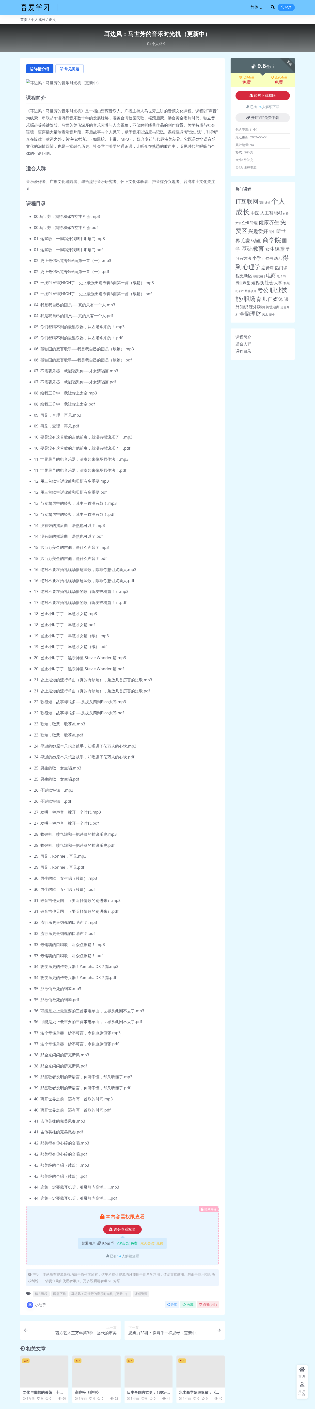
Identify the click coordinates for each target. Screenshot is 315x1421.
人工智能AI (271, 213)
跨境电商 (273, 307)
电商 (271, 275)
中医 (255, 213)
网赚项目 (250, 291)
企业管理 (250, 222)
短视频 (257, 282)
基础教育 (252, 248)
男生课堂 (243, 282)
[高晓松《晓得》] (96, 1372)
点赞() (210, 1305)
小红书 (267, 258)
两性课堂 (264, 202)
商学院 (272, 240)
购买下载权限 (265, 96)
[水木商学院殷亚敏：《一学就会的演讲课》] (200, 1372)
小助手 (40, 1304)
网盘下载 (59, 1293)
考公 (263, 290)
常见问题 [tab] (71, 68)
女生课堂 (275, 248)
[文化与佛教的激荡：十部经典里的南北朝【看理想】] (44, 1372)
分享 (174, 1305)
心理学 (251, 267)
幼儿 (278, 258)
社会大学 (274, 282)
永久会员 (281, 77)
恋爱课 (267, 267)
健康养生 (269, 222)
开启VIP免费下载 (265, 118)
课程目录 (243, 351)
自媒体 (275, 298)
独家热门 (259, 276)
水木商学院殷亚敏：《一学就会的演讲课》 (199, 1394)
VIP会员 (249, 77)
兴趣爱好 (258, 231)
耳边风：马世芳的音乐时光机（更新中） (100, 1293)
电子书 (281, 276)
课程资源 (141, 1293)
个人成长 (38, 19)
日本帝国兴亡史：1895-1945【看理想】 (148, 1394)
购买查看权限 (124, 1229)
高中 (272, 314)
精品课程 (41, 1293)
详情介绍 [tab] (41, 68)
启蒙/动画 (251, 240)
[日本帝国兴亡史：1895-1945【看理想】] (149, 1372)
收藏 (190, 1305)
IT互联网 (247, 201)
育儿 (261, 298)
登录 (288, 7)
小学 (256, 258)
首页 (24, 19)
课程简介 (243, 337)
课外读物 (257, 307)
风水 (265, 314)
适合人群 (243, 344)
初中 (272, 231)
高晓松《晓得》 (88, 1392)
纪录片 (240, 291)
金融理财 (250, 313)
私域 (287, 283)
